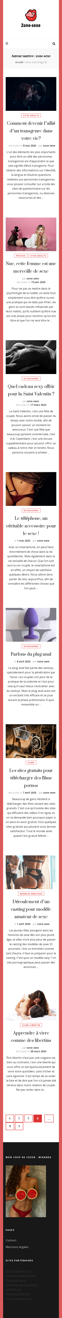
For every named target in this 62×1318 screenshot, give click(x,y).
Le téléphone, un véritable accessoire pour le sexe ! (31, 526)
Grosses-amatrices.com (21, 1275)
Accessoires (31, 378)
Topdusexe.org (15, 1280)
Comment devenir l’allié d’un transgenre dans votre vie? (31, 131)
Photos (20, 255)
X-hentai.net (13, 1289)
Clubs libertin (31, 1025)
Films (31, 762)
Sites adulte (31, 115)
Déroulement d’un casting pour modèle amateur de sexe (31, 909)
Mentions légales (17, 1247)
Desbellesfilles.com (18, 1294)
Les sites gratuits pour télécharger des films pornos (31, 778)
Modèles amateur (31, 893)
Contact (11, 1240)
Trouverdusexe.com (18, 1298)
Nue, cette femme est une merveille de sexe (31, 267)
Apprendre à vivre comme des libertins (31, 1036)
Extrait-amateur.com (19, 1271)
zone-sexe (49, 145)
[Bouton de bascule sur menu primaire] (7, 43)
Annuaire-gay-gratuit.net (22, 1285)
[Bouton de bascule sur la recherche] (54, 44)
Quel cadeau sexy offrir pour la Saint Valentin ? (31, 390)
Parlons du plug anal (31, 654)
